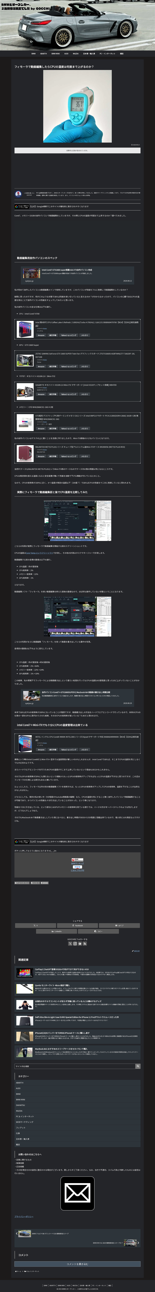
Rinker (45, 328)
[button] (98, 931)
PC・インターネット (99, 1285)
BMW (45, 1285)
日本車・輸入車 (85, 1285)
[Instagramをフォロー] (75, 943)
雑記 (109, 1285)
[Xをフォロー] (70, 943)
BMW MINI (61, 1285)
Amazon (41, 335)
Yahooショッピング (68, 335)
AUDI (68, 1285)
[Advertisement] (77, 170)
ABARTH (52, 1285)
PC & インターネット (23, 883)
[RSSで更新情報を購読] (85, 943)
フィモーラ (36, 883)
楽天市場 (52, 335)
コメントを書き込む (77, 1264)
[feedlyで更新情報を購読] (80, 943)
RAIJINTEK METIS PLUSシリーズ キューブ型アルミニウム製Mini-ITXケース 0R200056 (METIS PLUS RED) (80, 446)
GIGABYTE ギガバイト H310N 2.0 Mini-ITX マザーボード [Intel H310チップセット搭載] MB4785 (76, 384)
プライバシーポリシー (23, 1216)
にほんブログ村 (77, 870)
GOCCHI (29, 195)
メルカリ (84, 335)
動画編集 (45, 883)
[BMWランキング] (77, 859)
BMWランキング (77, 863)
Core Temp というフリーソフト (39, 552)
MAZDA (75, 1285)
